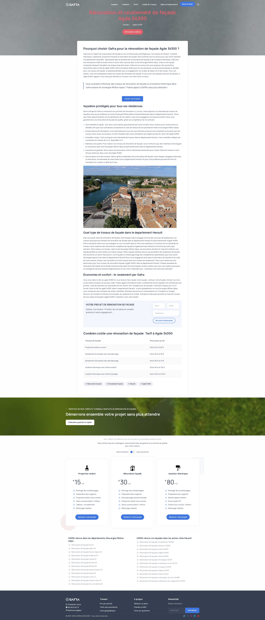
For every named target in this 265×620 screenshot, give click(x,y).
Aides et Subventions (169, 4)
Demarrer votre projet (87, 517)
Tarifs (135, 4)
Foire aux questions (142, 611)
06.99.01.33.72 (73, 607)
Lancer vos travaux (132, 99)
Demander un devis (132, 32)
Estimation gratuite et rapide (80, 422)
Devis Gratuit (187, 4)
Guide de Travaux (149, 4)
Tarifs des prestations (108, 607)
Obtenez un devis (141, 603)
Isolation (125, 4)
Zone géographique (107, 611)
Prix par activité (106, 603)
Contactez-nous (74, 604)
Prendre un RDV (140, 607)
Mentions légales (74, 610)
